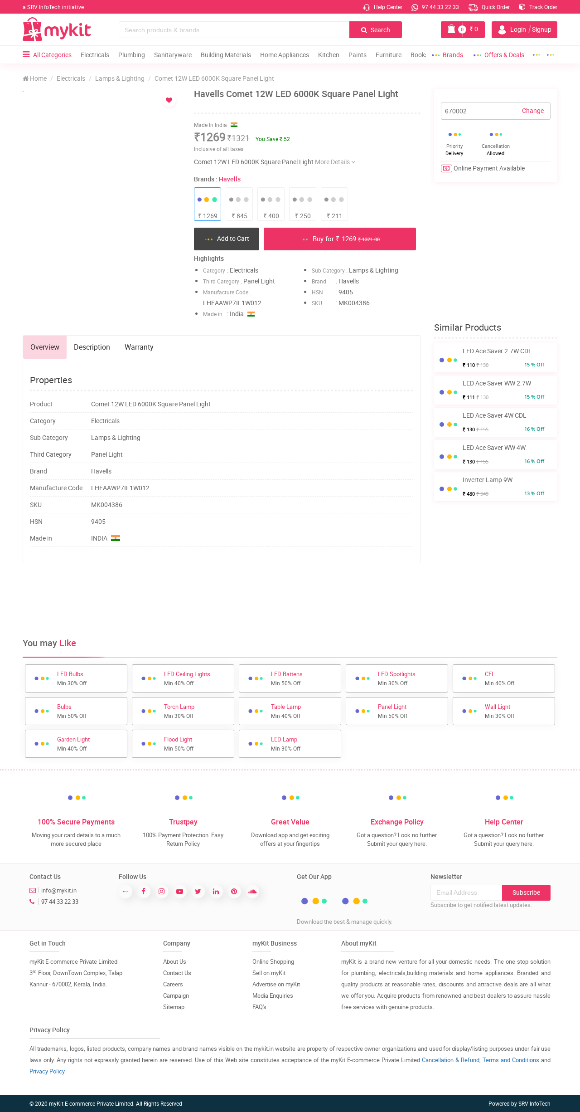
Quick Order (495, 6)
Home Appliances (284, 54)
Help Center (387, 6)
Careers (173, 984)
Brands (453, 54)
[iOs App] (550, 54)
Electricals (95, 54)
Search (379, 29)
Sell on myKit (268, 973)
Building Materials (226, 54)
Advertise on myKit (276, 984)
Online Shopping (273, 961)
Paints (357, 54)
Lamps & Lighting (120, 78)
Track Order (542, 6)
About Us (174, 961)
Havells (230, 179)
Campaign (176, 995)
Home (38, 78)
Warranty (139, 347)
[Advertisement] (222, 599)
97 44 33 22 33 (439, 6)
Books (419, 54)
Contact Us (177, 973)
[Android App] (536, 54)
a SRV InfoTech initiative (53, 6)
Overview (44, 347)
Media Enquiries (272, 995)
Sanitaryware (173, 54)
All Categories (52, 54)
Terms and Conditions (511, 1060)
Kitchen (328, 54)
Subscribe (526, 892)
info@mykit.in (59, 890)
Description (92, 347)
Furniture (388, 54)
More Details (333, 161)
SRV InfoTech (534, 1103)
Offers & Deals (504, 54)
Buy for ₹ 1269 (345, 238)
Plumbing (131, 54)
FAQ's (259, 1007)
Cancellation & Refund (450, 1060)
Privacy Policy (46, 1071)
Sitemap (173, 1007)
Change (533, 110)
